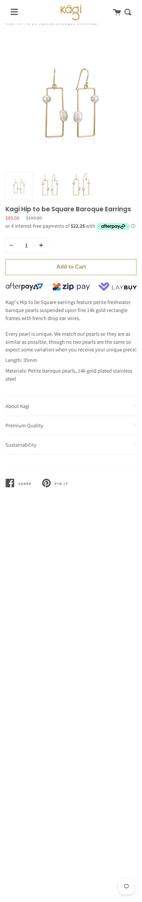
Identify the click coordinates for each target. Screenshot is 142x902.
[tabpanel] (71, 103)
